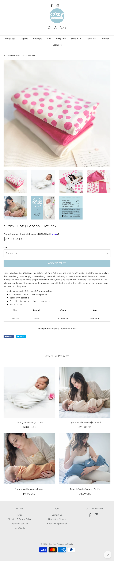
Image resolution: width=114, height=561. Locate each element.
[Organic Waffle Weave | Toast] (29, 458)
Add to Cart (57, 263)
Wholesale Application (56, 523)
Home (6, 55)
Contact (105, 38)
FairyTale (61, 38)
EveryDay (10, 38)
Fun (49, 38)
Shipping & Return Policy (19, 519)
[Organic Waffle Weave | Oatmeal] (84, 392)
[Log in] (55, 27)
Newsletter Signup (57, 519)
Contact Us (57, 515)
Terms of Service (20, 523)
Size (5, 248)
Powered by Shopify (65, 544)
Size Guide (20, 528)
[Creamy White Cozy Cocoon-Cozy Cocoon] (43, 181)
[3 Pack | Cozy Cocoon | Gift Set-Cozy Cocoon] (43, 208)
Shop (20, 515)
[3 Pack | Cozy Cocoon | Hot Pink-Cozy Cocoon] (15, 181)
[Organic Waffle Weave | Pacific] (84, 458)
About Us (91, 38)
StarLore (57, 44)
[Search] (49, 27)
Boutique (37, 38)
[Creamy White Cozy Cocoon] (29, 392)
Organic (24, 38)
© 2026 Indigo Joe (48, 544)
